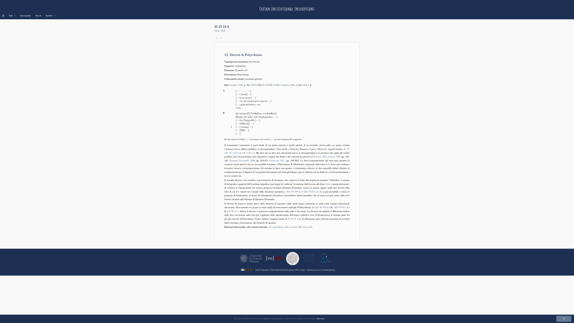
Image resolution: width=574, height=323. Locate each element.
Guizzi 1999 (334, 157)
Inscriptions (25, 16)
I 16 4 (234, 153)
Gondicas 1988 (288, 85)
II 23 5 (233, 211)
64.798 (292, 192)
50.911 (309, 192)
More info (320, 319)
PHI (277, 85)
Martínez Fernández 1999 (242, 161)
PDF (223, 31)
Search (38, 16)
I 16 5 (248, 153)
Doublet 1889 (236, 85)
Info (11, 16)
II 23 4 (293, 219)
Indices (49, 16)
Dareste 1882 (320, 157)
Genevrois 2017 (277, 161)
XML (217, 31)
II (264, 85)
